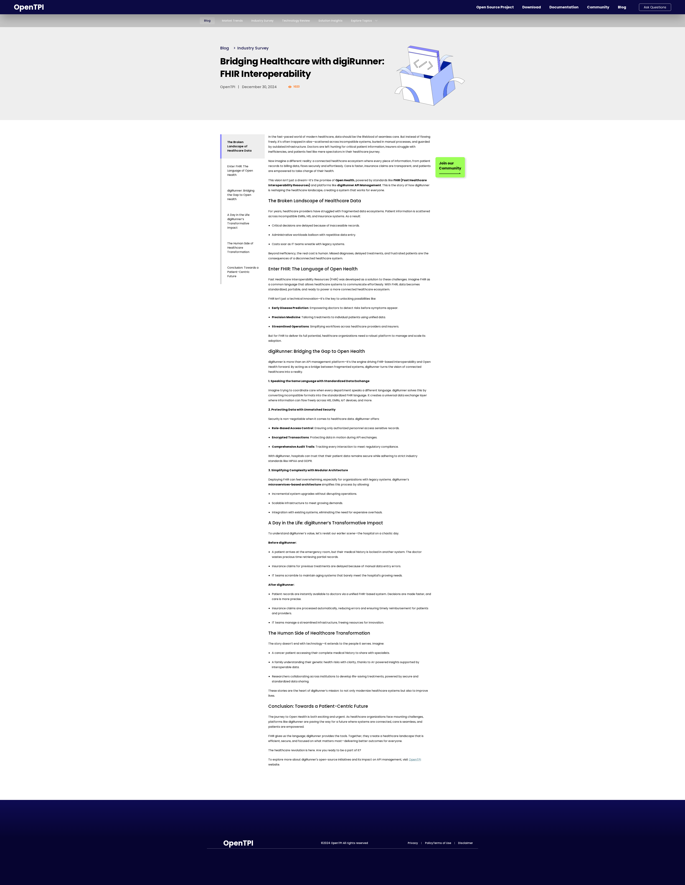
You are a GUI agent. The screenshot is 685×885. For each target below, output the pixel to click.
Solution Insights (330, 21)
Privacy (413, 843)
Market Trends (232, 21)
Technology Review (296, 21)
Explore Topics (361, 21)
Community (598, 7)
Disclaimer (465, 843)
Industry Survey (262, 21)
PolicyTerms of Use (438, 843)
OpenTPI (29, 7)
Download (531, 7)
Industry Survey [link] (253, 48)
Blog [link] (224, 48)
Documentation (564, 7)
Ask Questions (655, 7)
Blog (622, 7)
